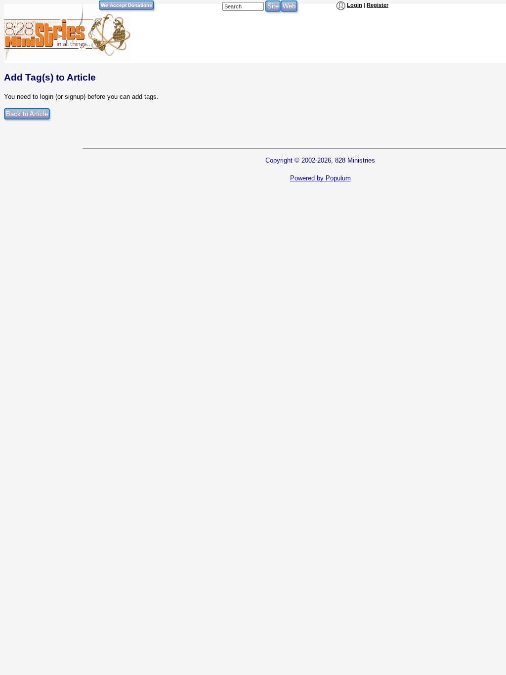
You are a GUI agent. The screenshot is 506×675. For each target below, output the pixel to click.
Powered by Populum (320, 178)
